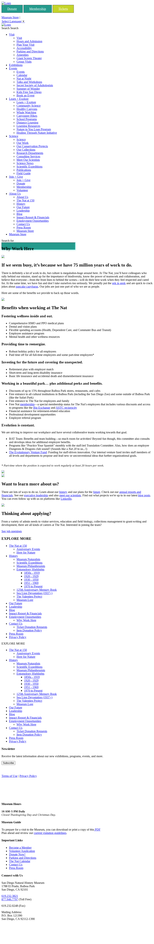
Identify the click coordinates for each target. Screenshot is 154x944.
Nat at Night (24, 78)
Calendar (22, 75)
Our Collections (26, 149)
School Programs (27, 119)
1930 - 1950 (31, 579)
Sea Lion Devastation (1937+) (34, 593)
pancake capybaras (27, 286)
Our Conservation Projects (32, 146)
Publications (24, 170)
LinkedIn (66, 498)
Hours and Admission (29, 41)
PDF (97, 829)
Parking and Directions (30, 51)
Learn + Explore (19, 98)
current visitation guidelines (50, 833)
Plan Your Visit (25, 44)
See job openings (12, 531)
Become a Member (20, 847)
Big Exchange (41, 407)
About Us (15, 193)
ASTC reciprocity (66, 407)
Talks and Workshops (29, 82)
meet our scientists (70, 495)
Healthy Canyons (27, 109)
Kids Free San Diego (29, 92)
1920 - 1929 (31, 576)
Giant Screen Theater (29, 58)
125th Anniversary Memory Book (37, 589)
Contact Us (23, 224)
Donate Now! (17, 854)
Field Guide (24, 173)
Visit (11, 34)
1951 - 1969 (31, 583)
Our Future (23, 207)
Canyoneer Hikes (27, 115)
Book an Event (25, 95)
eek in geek (119, 283)
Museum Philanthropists (31, 566)
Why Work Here (26, 620)
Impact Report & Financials (33, 217)
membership (27, 404)
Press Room (24, 227)
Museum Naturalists (28, 559)
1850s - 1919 (32, 572)
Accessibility (24, 48)
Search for (8, 240)
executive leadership (36, 495)
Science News (25, 163)
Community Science (29, 105)
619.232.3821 (10, 896)
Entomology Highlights (30, 569)
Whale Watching (26, 112)
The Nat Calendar (19, 861)
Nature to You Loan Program (34, 129)
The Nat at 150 (25, 200)
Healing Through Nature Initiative (37, 132)
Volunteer (22, 190)
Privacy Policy (17, 637)
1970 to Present (33, 586)
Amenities (23, 54)
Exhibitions (16, 65)
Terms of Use (9, 776)
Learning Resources (28, 126)
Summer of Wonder (28, 88)
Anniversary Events (28, 549)
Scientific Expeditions (29, 166)
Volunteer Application (22, 851)
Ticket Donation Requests (32, 627)
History (21, 203)
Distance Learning (27, 122)
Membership (37, 9)
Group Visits (24, 61)
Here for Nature (26, 552)
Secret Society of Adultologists (35, 85)
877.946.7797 (10, 899)
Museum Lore (25, 599)
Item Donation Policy (29, 630)
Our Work (23, 142)
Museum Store (10, 17)
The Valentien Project (29, 596)
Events (13, 68)
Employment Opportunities (33, 220)
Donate (12, 9)
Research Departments (30, 153)
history (63, 492)
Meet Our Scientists (28, 159)
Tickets (63, 9)
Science (13, 136)
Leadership (23, 210)
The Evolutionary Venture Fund (28, 452)
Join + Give (16, 176)
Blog (19, 214)
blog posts (144, 495)
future (96, 492)
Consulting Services (28, 156)
